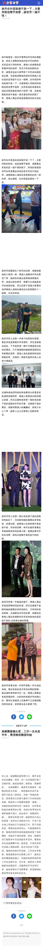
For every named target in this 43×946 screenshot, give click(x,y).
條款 (20, 936)
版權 (27, 936)
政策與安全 (14, 936)
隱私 (24, 936)
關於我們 (6, 936)
